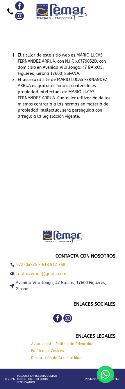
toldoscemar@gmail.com (41, 273)
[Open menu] (101, 11)
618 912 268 (53, 264)
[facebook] (19, 6)
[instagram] (19, 17)
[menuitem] (43, 343)
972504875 (26, 264)
